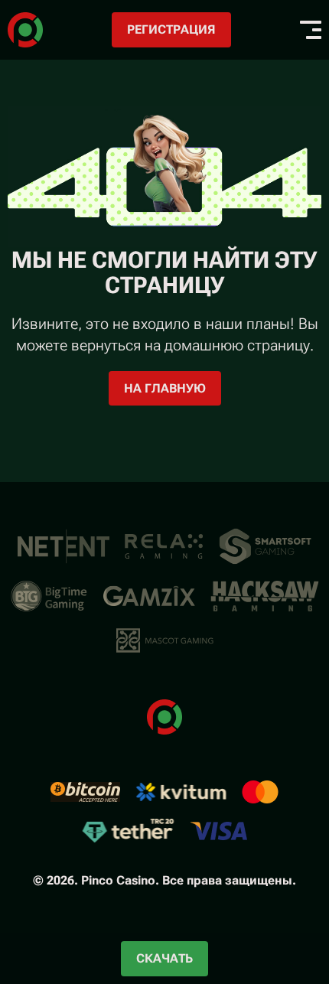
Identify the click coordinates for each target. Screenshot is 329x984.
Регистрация (171, 29)
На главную (165, 388)
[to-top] (300, 890)
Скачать (164, 958)
